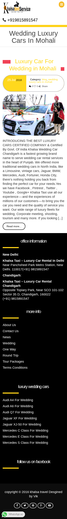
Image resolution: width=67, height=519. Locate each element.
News (7, 337)
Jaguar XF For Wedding (20, 418)
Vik (35, 496)
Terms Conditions (15, 367)
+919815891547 (22, 20)
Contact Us (11, 331)
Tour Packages (13, 361)
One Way (9, 349)
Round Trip (10, 355)
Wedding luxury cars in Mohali (43, 80)
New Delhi (10, 254)
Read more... (14, 226)
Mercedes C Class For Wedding (25, 430)
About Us (9, 325)
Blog (44, 79)
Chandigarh (12, 275)
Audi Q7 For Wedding (18, 412)
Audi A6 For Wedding (18, 406)
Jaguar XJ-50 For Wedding (22, 424)
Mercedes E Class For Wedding (25, 436)
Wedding (9, 343)
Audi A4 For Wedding (18, 400)
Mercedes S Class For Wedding (25, 442)
